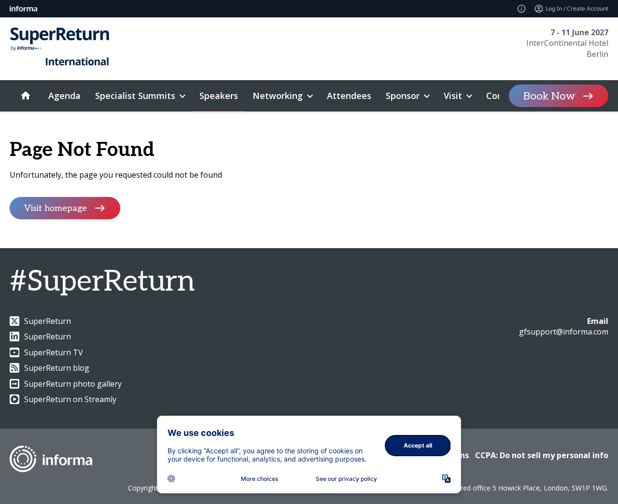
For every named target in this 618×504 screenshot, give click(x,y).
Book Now (549, 96)
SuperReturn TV (53, 352)
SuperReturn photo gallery (73, 383)
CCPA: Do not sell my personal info (541, 455)
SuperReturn (47, 321)
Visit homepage (55, 208)
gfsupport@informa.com (563, 331)
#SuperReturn (102, 282)
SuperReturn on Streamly (70, 399)
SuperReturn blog (56, 368)
